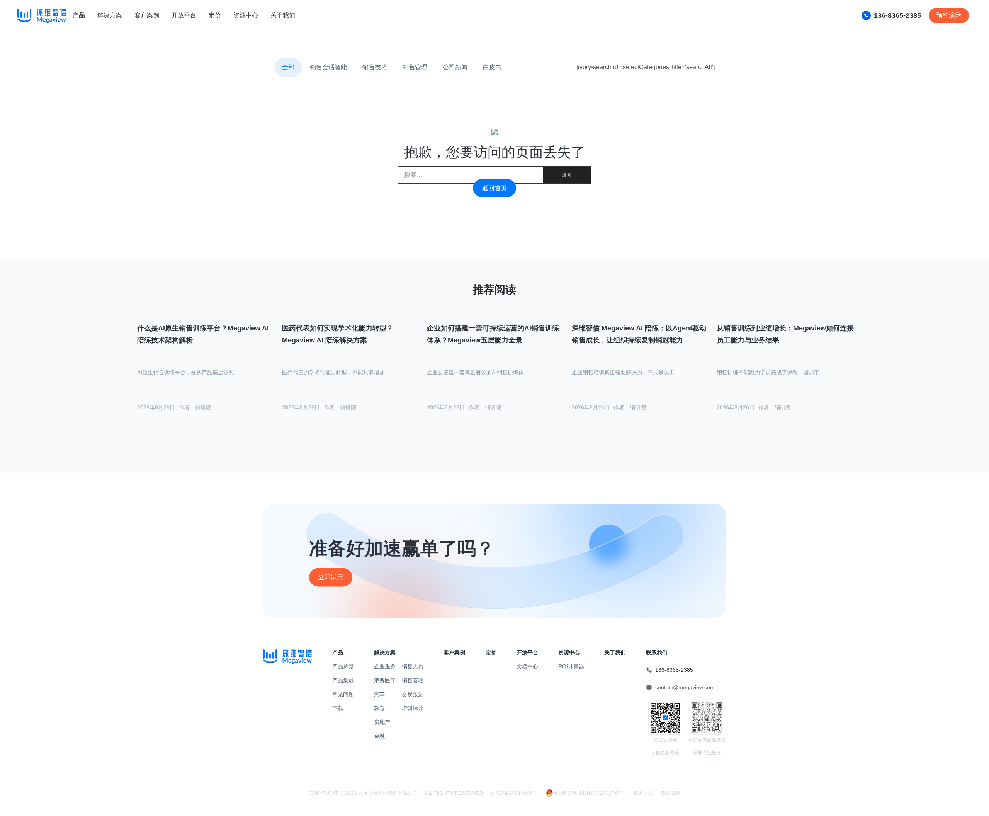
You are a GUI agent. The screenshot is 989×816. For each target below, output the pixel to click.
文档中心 (527, 666)
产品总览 (343, 666)
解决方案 (109, 15)
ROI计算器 (571, 666)
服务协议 (643, 793)
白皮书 (492, 67)
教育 (379, 708)
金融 (379, 736)
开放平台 (184, 15)
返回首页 (494, 188)
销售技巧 (374, 67)
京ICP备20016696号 (514, 793)
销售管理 (415, 67)
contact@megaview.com (685, 687)
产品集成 (343, 680)
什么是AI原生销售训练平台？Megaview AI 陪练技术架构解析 (203, 334)
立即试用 (330, 577)
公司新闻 (455, 67)
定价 (215, 15)
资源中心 (245, 15)
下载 (337, 708)
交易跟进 (412, 694)
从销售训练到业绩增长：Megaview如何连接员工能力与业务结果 (785, 334)
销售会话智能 (328, 67)
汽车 (379, 694)
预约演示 (948, 15)
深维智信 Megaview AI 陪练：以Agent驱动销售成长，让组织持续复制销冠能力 (639, 334)
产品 (79, 15)
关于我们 (282, 15)
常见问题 (343, 694)
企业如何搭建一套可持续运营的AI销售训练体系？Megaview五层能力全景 (493, 334)
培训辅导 (412, 708)
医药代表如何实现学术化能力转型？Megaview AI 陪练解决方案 (337, 334)
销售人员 (412, 666)
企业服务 (385, 666)
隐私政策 (671, 793)
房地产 (382, 722)
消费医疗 (385, 680)
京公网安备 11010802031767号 (589, 793)
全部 (288, 67)
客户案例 (146, 15)
